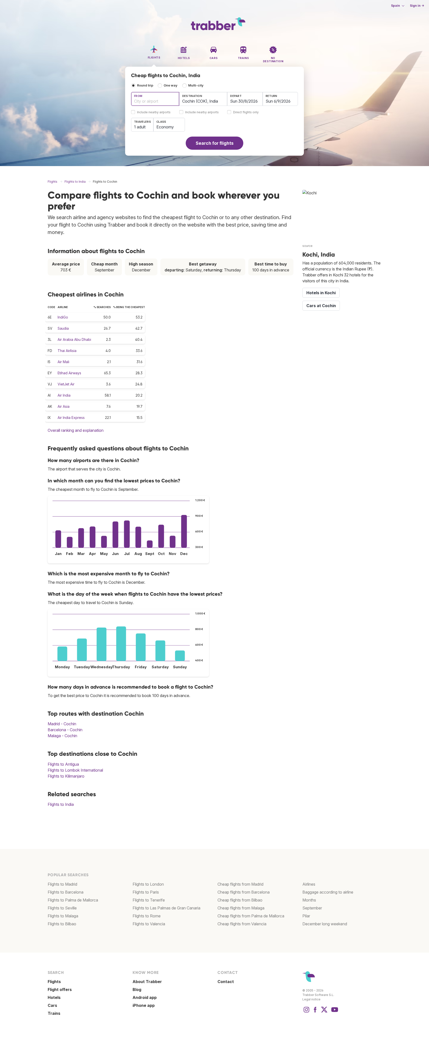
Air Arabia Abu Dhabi (74, 339)
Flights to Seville (62, 907)
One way (171, 85)
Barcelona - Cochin (65, 729)
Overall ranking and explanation (76, 430)
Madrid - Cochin (62, 723)
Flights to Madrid (62, 884)
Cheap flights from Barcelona (243, 892)
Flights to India (61, 804)
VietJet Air (66, 384)
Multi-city (196, 85)
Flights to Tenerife (149, 900)
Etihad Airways (69, 373)
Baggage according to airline (327, 892)
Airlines (308, 884)
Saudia (63, 328)
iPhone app (144, 1005)
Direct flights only (246, 112)
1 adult (139, 126)
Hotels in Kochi (321, 292)
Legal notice (311, 999)
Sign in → (417, 5)
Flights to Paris (146, 892)
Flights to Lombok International (75, 770)
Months (309, 900)
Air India (64, 395)
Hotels (54, 997)
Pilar (306, 915)
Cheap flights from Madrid (240, 884)
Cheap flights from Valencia (241, 923)
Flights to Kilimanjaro (66, 776)
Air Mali (63, 362)
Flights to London (148, 884)
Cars (52, 1005)
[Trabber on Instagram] (306, 1012)
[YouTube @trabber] (334, 1012)
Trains (54, 1013)
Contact (225, 981)
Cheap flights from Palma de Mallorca (250, 915)
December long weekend (324, 923)
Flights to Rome (147, 915)
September (312, 907)
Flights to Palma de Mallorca (73, 900)
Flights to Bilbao (62, 923)
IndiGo (63, 317)
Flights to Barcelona (65, 892)
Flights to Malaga (63, 915)
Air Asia (64, 406)
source (307, 246)
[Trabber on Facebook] (315, 1012)
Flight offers (60, 989)
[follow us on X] (324, 1012)
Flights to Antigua (63, 764)
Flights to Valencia (149, 923)
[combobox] (155, 99)
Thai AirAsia (67, 351)
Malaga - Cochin (62, 735)
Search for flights (215, 143)
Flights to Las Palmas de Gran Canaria (166, 907)
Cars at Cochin (321, 305)
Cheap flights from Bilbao (239, 900)
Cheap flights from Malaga (240, 907)
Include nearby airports (154, 112)
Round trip (145, 85)
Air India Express (71, 417)
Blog (137, 989)
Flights (54, 981)
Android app (145, 997)
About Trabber (147, 981)
